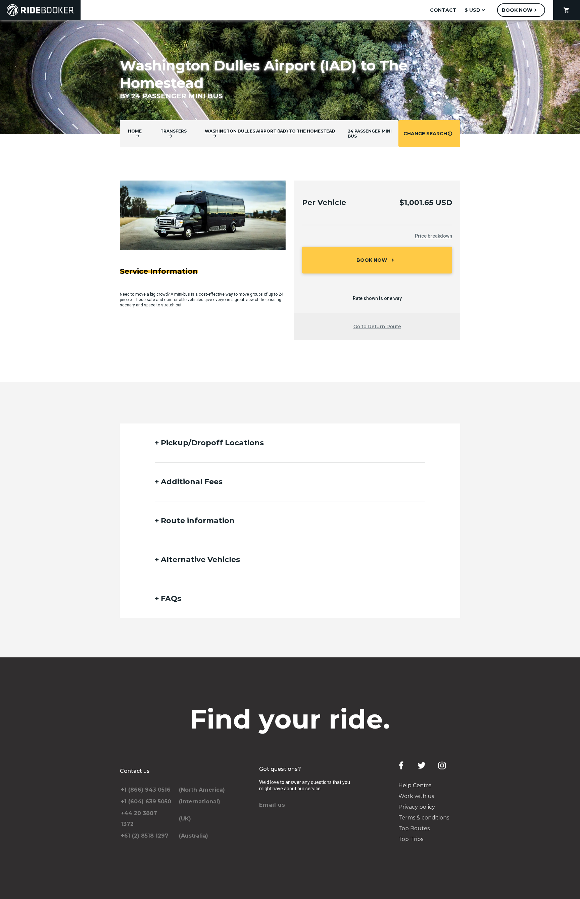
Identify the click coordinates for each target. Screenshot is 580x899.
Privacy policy (416, 807)
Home (135, 131)
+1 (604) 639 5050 (146, 801)
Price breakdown (433, 236)
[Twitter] (421, 765)
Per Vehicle (324, 202)
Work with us (416, 796)
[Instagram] (442, 765)
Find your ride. (290, 719)
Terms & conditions (423, 817)
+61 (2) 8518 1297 (144, 836)
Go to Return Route (377, 326)
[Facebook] (401, 765)
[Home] (40, 10)
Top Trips (410, 839)
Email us (272, 805)
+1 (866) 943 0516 (146, 790)
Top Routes (414, 828)
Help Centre (415, 785)
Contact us (135, 771)
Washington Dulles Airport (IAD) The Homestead (270, 131)
